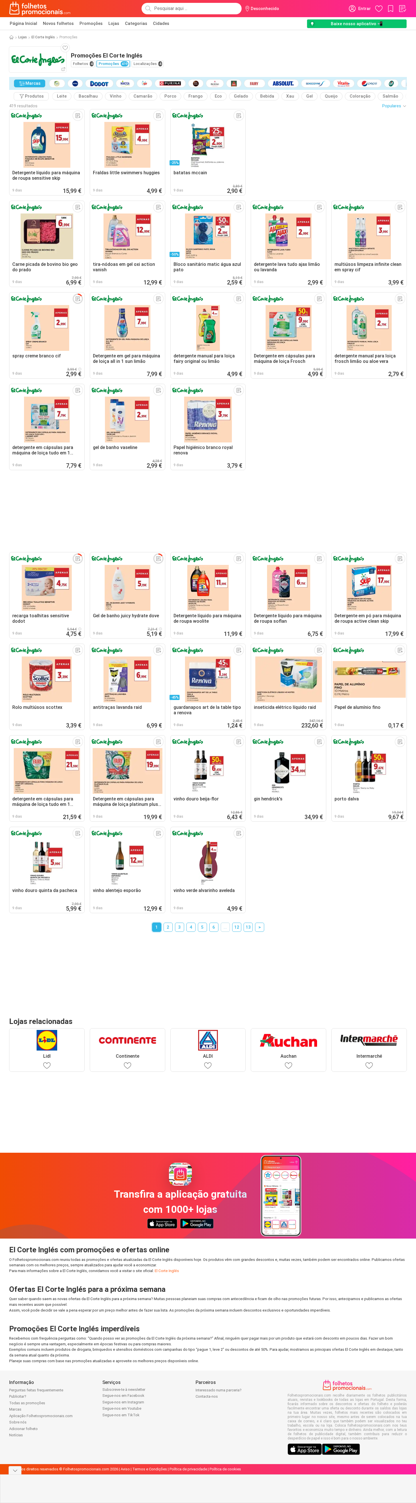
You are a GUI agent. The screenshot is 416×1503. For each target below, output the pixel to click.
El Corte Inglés (43, 37)
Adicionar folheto (23, 1429)
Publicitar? (17, 1396)
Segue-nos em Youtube (121, 1408)
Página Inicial (23, 23)
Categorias (136, 23)
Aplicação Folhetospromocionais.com (41, 1416)
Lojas (113, 23)
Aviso (125, 1469)
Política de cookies (225, 1469)
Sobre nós (18, 1422)
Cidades (161, 23)
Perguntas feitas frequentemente (36, 1390)
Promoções (91, 23)
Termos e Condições (149, 1469)
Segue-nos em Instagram (123, 1402)
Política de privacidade (188, 1469)
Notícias (16, 1435)
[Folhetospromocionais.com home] (40, 8)
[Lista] (402, 8)
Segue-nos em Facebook (123, 1395)
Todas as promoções (27, 1403)
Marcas (15, 1409)
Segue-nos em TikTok (121, 1415)
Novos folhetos (58, 23)
